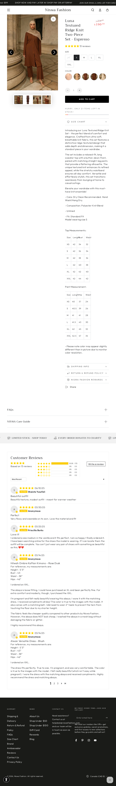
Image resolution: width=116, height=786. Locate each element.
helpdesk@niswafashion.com (66, 723)
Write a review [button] (96, 464)
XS (68, 57)
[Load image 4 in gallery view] (46, 99)
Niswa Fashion (20, 776)
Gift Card (34, 730)
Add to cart (87, 99)
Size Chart (12, 739)
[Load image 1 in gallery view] (18, 99)
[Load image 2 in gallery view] (28, 99)
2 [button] (54, 683)
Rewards (34, 734)
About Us (34, 716)
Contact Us (13, 757)
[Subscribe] (107, 718)
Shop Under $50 (38, 720)
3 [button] (58, 683)
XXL (69, 64)
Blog (32, 739)
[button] (92, 10)
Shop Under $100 (39, 725)
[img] (27, 488)
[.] (11, 52)
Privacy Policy (14, 761)
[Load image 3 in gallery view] (37, 99)
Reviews (11, 752)
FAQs (10, 734)
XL (99, 57)
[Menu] (8, 10)
